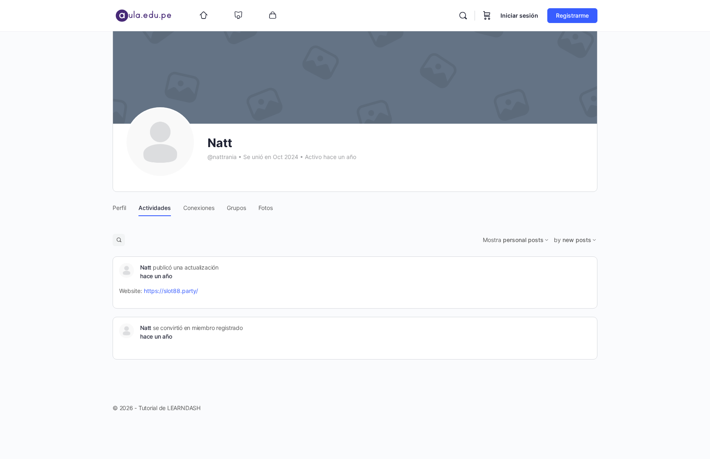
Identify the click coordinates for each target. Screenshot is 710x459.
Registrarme (572, 15)
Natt (145, 267)
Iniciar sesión (519, 15)
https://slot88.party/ (171, 290)
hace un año (156, 275)
